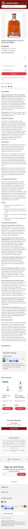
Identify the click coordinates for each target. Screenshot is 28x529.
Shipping (3, 48)
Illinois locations (14, 450)
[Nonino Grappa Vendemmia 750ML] (20, 386)
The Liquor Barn (8, 517)
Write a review (14, 428)
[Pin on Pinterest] (11, 86)
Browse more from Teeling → (7, 52)
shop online (22, 450)
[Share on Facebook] (8, 86)
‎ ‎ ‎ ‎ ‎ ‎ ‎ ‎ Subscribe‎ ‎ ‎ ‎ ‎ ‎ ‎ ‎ (21, 474)
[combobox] (14, 6)
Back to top (14, 481)
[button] (22, 3)
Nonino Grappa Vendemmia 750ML (20, 396)
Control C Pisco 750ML (6, 396)
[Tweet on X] (6, 86)
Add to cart (14, 73)
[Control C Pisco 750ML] (7, 386)
